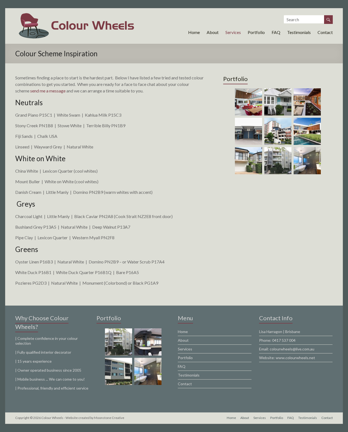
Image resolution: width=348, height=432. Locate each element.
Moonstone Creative (109, 418)
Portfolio (256, 32)
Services (233, 32)
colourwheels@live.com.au (292, 349)
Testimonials (299, 32)
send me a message (48, 90)
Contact (325, 32)
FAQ (276, 32)
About (213, 32)
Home (194, 32)
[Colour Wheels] (76, 14)
